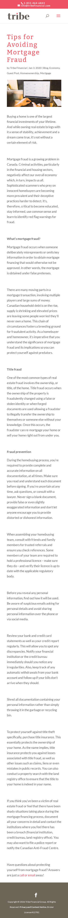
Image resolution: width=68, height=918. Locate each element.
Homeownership (29, 73)
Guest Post (13, 73)
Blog (45, 67)
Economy (54, 67)
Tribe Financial (18, 67)
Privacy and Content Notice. (33, 907)
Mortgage (45, 73)
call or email (27, 875)
